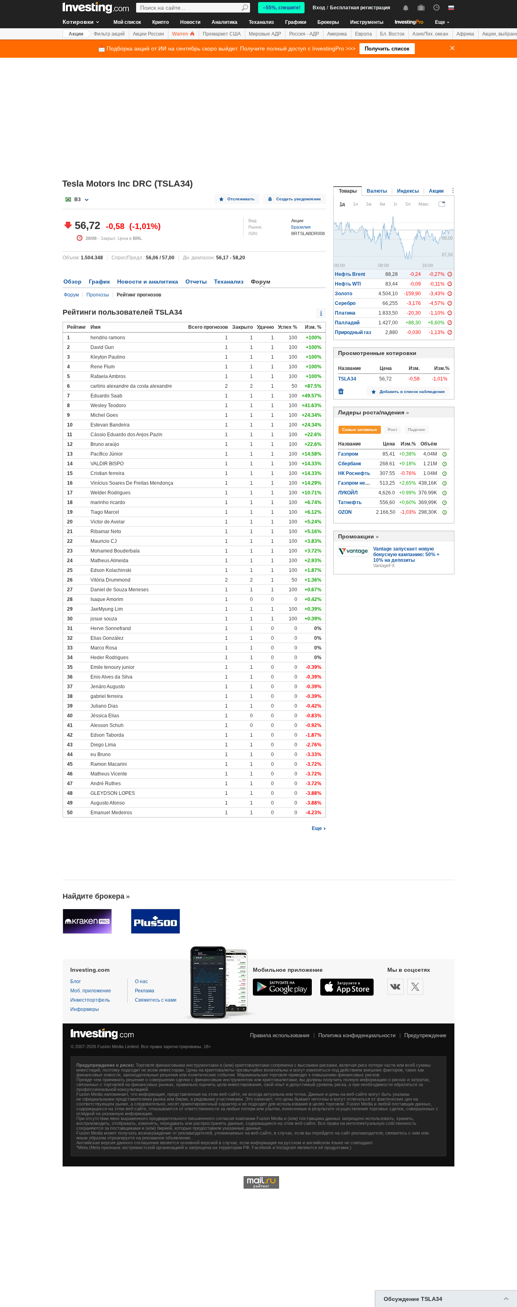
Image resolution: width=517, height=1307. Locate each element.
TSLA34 (347, 379)
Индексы (408, 191)
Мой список (127, 22)
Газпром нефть (356, 483)
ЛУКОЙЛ (347, 493)
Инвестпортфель (90, 1000)
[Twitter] (415, 987)
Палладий (347, 323)
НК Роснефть (354, 473)
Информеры (84, 1009)
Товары (348, 191)
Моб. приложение (90, 991)
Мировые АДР (265, 34)
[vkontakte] (395, 987)
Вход (319, 8)
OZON (345, 512)
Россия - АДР (304, 34)
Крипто (160, 22)
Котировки (78, 22)
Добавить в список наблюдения (412, 391)
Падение (416, 429)
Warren (180, 34)
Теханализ (261, 22)
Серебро (345, 303)
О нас (141, 981)
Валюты (377, 191)
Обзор (72, 281)
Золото (343, 293)
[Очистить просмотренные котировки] (341, 389)
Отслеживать (240, 199)
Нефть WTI (348, 284)
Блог (75, 981)
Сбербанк (349, 463)
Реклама (144, 991)
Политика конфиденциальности (356, 1035)
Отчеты (196, 281)
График (99, 281)
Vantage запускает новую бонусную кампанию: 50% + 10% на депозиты (406, 554)
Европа (363, 34)
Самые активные (359, 429)
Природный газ (353, 332)
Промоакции (356, 536)
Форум (71, 295)
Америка (337, 34)
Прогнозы (97, 295)
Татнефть (349, 502)
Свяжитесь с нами (156, 1000)
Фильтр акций (109, 34)
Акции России (148, 34)
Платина (345, 313)
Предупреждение (425, 1035)
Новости (190, 22)
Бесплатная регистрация (360, 8)
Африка (465, 34)
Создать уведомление (298, 199)
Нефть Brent (350, 274)
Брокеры (328, 22)
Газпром (348, 454)
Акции (76, 34)
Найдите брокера (93, 896)
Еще (317, 828)
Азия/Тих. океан (430, 34)
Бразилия (301, 227)
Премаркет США (222, 34)
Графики (295, 22)
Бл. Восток (392, 34)
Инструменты (366, 22)
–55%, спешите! (282, 8)
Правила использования (279, 1035)
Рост (392, 429)
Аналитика (224, 22)
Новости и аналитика (147, 281)
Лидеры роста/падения (371, 412)
